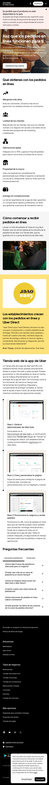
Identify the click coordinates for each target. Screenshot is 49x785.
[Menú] (46, 4)
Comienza (38, 4)
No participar (27, 779)
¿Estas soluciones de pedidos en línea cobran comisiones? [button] (21, 598)
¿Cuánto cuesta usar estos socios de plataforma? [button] (20, 590)
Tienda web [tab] (30, 558)
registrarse (33, 442)
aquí (35, 772)
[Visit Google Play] (10, 756)
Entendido (40, 779)
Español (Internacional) (14, 743)
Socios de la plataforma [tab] (14, 558)
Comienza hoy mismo (15, 66)
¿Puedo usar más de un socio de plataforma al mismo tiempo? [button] (19, 573)
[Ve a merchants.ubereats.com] (8, 3)
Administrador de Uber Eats (19, 434)
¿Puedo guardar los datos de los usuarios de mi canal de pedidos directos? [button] (22, 607)
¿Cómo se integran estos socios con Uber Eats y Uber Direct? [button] (20, 582)
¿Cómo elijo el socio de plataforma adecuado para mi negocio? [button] (19, 565)
